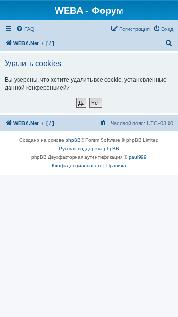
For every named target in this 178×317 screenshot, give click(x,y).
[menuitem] (25, 29)
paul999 (138, 157)
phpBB (73, 140)
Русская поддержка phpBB (89, 148)
